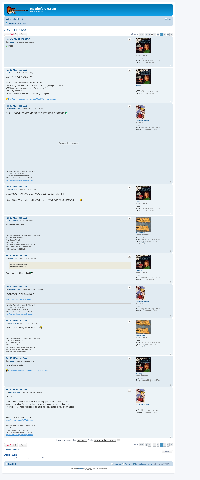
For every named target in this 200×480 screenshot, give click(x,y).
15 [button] (165, 34)
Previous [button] (146, 34)
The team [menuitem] (128, 464)
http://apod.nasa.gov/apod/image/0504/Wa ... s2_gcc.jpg (32, 99)
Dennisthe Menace (142, 120)
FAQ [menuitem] (21, 19)
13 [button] (158, 34)
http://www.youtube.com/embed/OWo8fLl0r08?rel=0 (30, 370)
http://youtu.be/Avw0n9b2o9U (18, 299)
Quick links (12, 19)
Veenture (139, 54)
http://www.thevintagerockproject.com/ (19, 180)
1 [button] (149, 34)
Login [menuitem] (169, 19)
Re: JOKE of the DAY (18, 39)
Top (170, 65)
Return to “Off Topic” (13, 449)
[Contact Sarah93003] (143, 243)
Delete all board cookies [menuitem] (143, 464)
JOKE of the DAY (15, 29)
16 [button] (168, 34)
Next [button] (171, 34)
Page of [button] (141, 34)
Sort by (91, 440)
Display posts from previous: (66, 440)
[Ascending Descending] (110, 440)
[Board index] (17, 9)
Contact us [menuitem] (117, 464)
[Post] (6, 42)
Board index (12, 464)
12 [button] (154, 34)
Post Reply (10, 34)
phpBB (80, 468)
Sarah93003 (140, 233)
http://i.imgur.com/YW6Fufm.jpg (19, 420)
